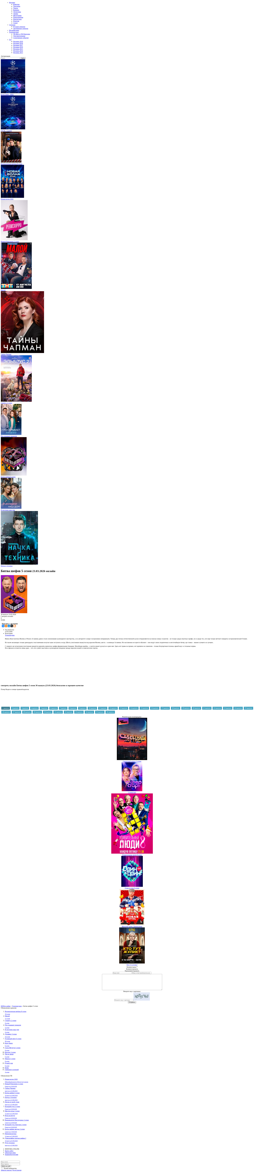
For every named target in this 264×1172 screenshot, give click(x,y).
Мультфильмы (14, 30)
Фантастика (17, 19)
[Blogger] (14, 626)
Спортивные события (20, 38)
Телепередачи (14, 32)
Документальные (19, 36)
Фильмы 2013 (18, 52)
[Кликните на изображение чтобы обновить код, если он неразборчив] (141, 1000)
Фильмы (12, 2)
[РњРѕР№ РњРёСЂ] (9, 626)
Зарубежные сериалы (20, 28)
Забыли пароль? (6, 1170)
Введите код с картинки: (132, 991)
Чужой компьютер (10, 1168)
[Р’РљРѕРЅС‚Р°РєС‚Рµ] (3, 626)
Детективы (17, 12)
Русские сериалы (19, 27)
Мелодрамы (17, 15)
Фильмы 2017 (18, 45)
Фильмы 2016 (18, 47)
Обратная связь (10, 1153)
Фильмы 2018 (18, 43)
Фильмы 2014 (18, 51)
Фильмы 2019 (18, 41)
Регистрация (16, 1170)
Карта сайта (9, 1151)
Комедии (16, 4)
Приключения (18, 17)
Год (10, 40)
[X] (12, 626)
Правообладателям (11, 1154)
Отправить (132, 1002)
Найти (23, 58)
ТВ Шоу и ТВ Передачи (21, 34)
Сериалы (12, 25)
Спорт (15, 23)
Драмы (15, 14)
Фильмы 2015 (18, 49)
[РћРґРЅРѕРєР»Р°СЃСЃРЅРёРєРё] (6, 626)
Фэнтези (16, 21)
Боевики (16, 10)
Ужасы (15, 8)
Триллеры (16, 6)
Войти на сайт (6, 1166)
